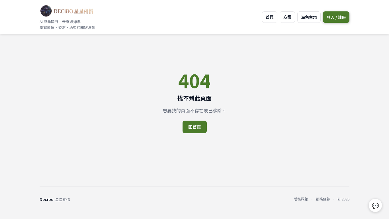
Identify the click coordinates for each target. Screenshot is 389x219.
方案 (287, 17)
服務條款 (323, 199)
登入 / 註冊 (336, 17)
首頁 (270, 17)
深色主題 (309, 17)
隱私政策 (301, 199)
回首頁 (194, 127)
